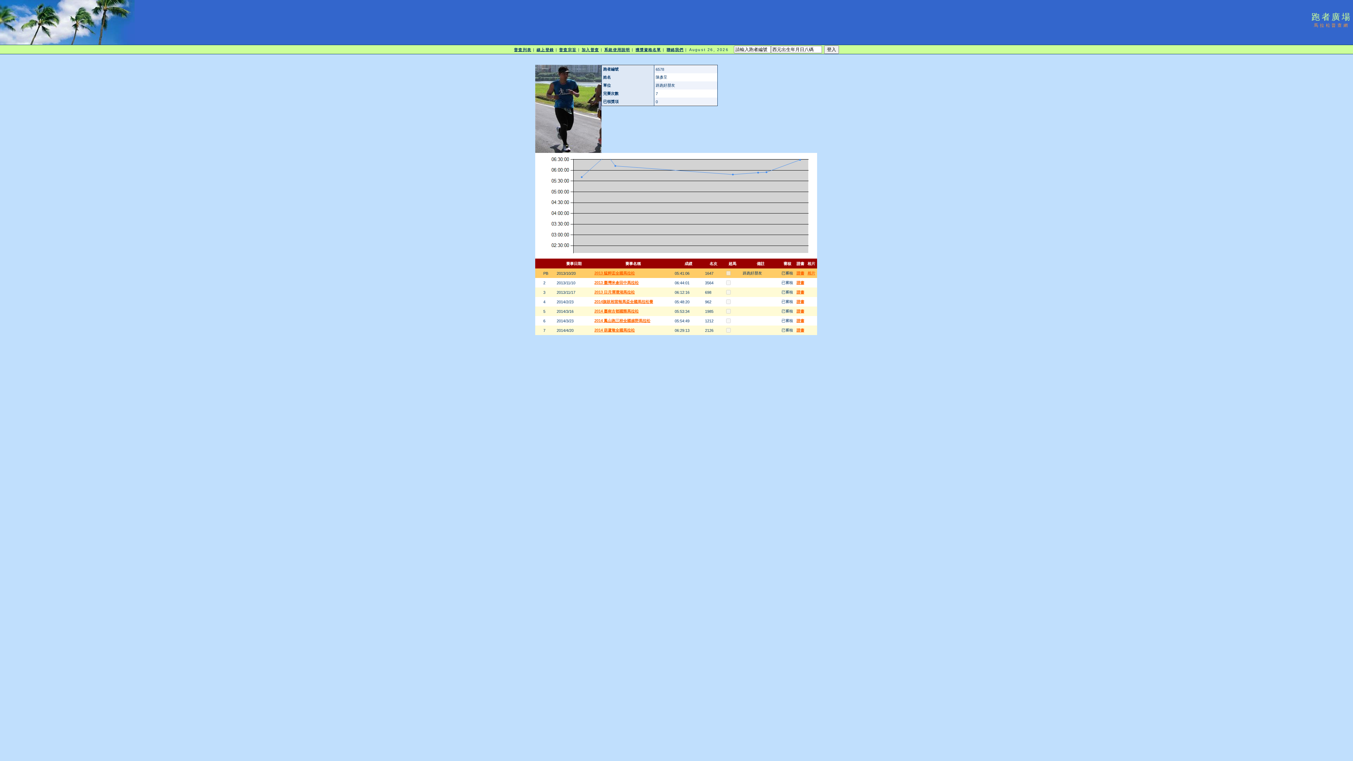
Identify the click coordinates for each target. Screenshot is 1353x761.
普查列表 (522, 50)
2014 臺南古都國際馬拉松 (616, 311)
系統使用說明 (617, 50)
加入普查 (590, 50)
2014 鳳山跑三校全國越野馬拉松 (622, 320)
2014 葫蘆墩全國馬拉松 (614, 330)
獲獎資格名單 (648, 50)
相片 (811, 273)
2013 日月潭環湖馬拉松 (614, 292)
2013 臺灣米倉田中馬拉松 (616, 282)
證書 (800, 273)
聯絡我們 (675, 50)
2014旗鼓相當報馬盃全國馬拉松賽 (623, 301)
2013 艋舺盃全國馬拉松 (614, 273)
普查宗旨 (567, 50)
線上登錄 (545, 50)
